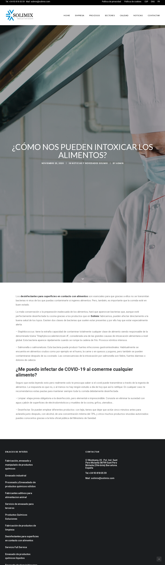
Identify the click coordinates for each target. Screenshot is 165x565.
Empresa (79, 15)
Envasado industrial (15, 475)
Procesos (94, 15)
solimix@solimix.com (40, 1)
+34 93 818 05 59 (17, 1)
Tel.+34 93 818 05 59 (96, 473)
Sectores (110, 15)
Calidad (124, 15)
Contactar (154, 15)
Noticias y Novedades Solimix (90, 163)
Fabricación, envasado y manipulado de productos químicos (19, 464)
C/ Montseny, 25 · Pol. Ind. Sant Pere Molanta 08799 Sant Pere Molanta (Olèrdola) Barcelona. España (101, 464)
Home (67, 15)
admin (119, 163)
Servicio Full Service (16, 547)
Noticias (138, 15)
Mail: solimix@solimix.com (99, 478)
